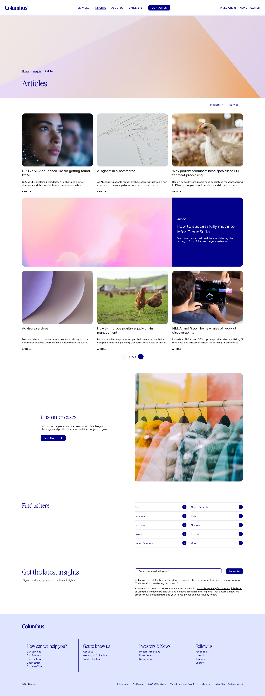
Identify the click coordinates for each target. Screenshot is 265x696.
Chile (137, 507)
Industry (215, 104)
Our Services (34, 651)
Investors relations (149, 651)
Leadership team (92, 658)
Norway (195, 524)
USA (193, 542)
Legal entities (219, 684)
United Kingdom (144, 542)
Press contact (147, 655)
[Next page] (141, 356)
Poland (139, 533)
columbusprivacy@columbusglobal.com (219, 588)
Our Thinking (34, 658)
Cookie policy (138, 684)
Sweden (195, 533)
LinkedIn (200, 655)
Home (25, 71)
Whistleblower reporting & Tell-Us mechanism (190, 684)
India (194, 516)
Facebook (201, 651)
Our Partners (34, 655)
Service (234, 104)
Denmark (140, 516)
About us (88, 651)
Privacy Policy (208, 594)
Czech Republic (200, 507)
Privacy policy (123, 684)
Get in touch (33, 662)
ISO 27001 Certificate (157, 684)
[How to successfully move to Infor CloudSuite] (97, 232)
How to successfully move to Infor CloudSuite (206, 228)
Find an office (34, 666)
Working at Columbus (95, 655)
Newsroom (145, 658)
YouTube (200, 658)
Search (255, 7)
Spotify (200, 662)
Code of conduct (235, 684)
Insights (37, 71)
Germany (140, 524)
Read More (50, 438)
